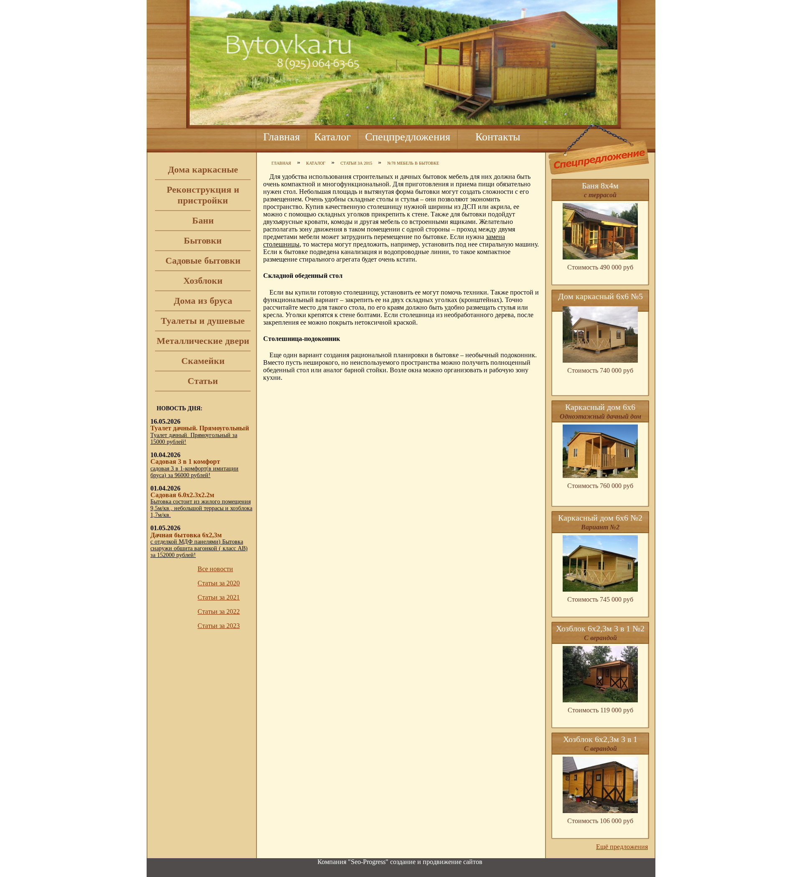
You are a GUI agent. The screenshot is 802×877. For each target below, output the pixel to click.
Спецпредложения (407, 137)
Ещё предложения (622, 846)
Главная (281, 137)
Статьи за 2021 (219, 597)
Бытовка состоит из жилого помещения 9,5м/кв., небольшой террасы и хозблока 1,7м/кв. (201, 508)
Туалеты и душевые (203, 320)
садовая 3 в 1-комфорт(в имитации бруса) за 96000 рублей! (194, 471)
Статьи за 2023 (219, 625)
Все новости (215, 568)
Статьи (203, 381)
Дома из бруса (203, 300)
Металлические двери (203, 341)
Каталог (332, 137)
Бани (203, 220)
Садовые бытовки (203, 260)
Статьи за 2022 (219, 611)
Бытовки (203, 240)
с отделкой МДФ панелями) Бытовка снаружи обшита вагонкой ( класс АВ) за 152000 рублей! (199, 548)
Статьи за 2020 (219, 583)
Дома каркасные (203, 169)
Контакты (497, 137)
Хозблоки (203, 280)
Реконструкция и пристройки (203, 195)
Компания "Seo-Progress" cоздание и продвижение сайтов (399, 861)
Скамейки (203, 361)
